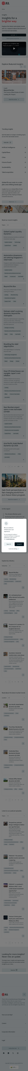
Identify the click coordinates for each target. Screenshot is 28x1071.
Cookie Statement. (10, 539)
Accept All (19, 544)
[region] (14, 535)
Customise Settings (14, 549)
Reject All (9, 544)
